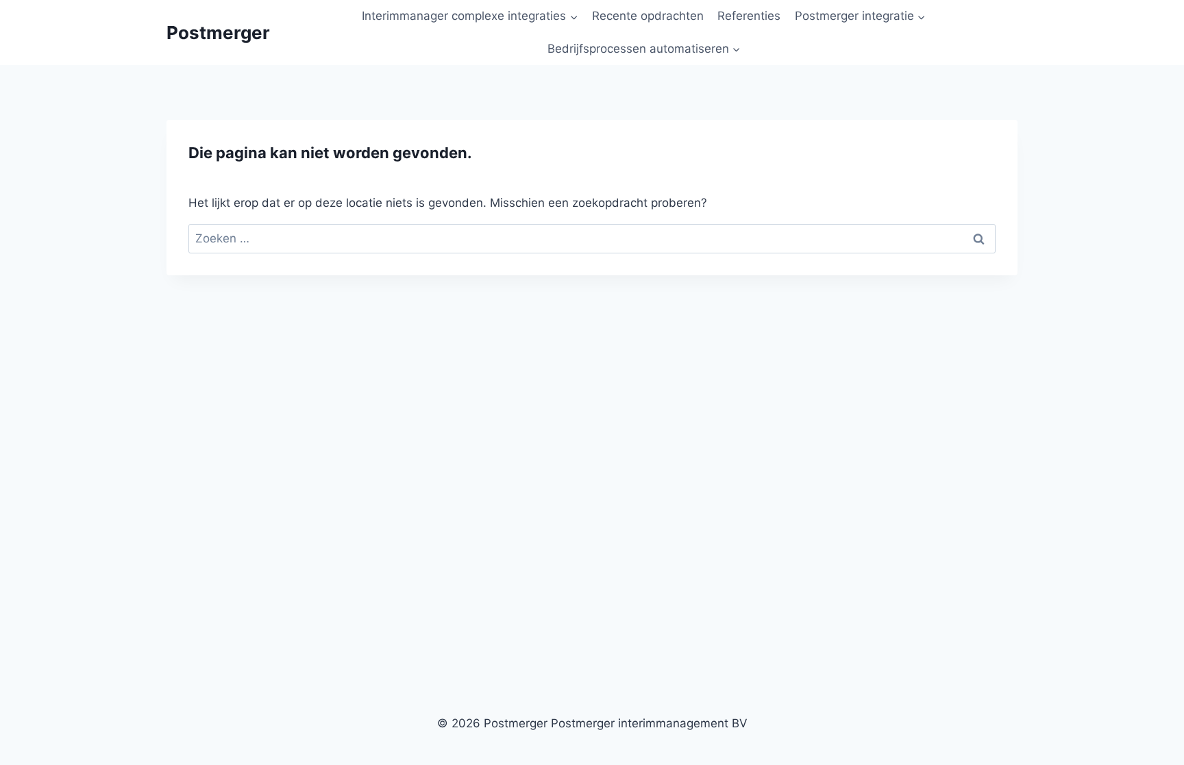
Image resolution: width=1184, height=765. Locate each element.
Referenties (748, 16)
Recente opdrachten (648, 16)
